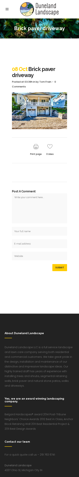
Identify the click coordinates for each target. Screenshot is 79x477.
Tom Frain (45, 82)
